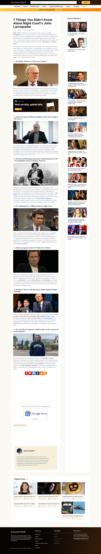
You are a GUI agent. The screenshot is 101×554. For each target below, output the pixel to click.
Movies (25, 6)
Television (17, 6)
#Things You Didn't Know (19, 425)
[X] (37, 373)
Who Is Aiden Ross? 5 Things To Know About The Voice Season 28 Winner (77, 238)
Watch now (59, 9)
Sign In (86, 2)
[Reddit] (41, 373)
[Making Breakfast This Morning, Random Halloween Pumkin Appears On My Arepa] (73, 488)
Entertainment (35, 6)
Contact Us (57, 543)
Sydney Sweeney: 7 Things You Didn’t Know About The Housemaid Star (77, 153)
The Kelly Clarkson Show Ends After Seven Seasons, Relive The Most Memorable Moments (76, 221)
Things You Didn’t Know (56, 6)
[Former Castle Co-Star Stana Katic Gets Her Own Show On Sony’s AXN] (25, 488)
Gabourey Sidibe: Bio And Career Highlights (25, 503)
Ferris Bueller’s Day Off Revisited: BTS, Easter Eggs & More (76, 169)
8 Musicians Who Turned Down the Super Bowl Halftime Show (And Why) (77, 186)
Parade (46, 238)
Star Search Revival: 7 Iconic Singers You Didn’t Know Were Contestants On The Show (76, 135)
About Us (56, 541)
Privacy (56, 534)
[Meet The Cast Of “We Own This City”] (49, 488)
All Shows (76, 6)
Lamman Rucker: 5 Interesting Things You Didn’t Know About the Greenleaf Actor (77, 85)
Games (68, 6)
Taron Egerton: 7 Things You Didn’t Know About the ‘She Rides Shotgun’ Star (77, 102)
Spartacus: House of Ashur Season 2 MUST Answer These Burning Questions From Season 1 (77, 203)
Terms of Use (57, 538)
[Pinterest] (26, 373)
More (83, 6)
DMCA (55, 536)
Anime (44, 6)
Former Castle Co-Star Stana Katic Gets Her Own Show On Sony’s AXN (32, 496)
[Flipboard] (30, 373)
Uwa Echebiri (18, 30)
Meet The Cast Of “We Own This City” (48, 496)
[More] (45, 373)
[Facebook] (34, 373)
